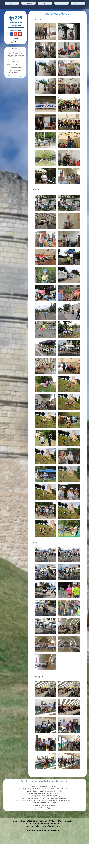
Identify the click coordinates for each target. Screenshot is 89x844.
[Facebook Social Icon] (11, 34)
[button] (28, 3)
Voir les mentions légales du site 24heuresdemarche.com (44, 830)
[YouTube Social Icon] (20, 34)
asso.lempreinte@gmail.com (46, 826)
